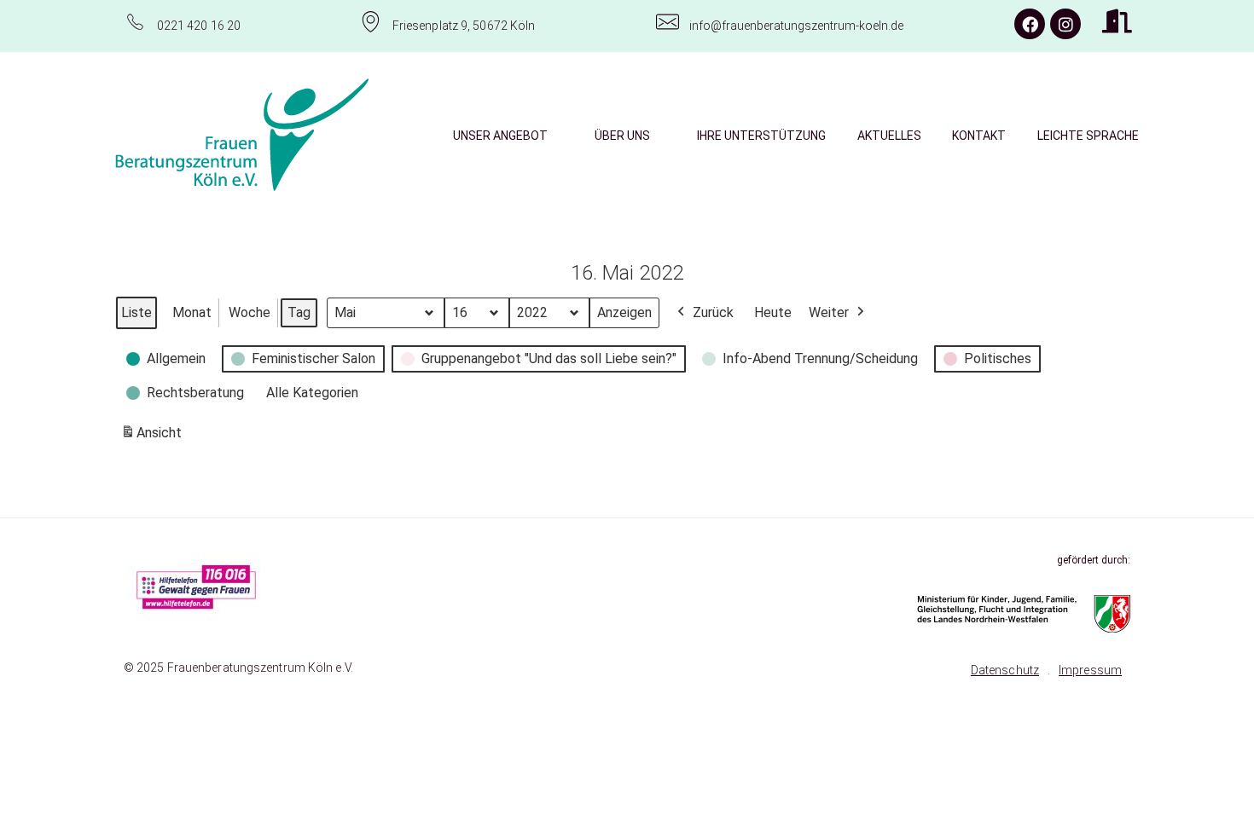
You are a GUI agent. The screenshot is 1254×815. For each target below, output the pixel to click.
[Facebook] (1029, 24)
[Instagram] (1065, 24)
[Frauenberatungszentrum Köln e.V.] (242, 134)
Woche (249, 312)
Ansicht (154, 438)
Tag (299, 312)
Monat (192, 312)
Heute (773, 312)
